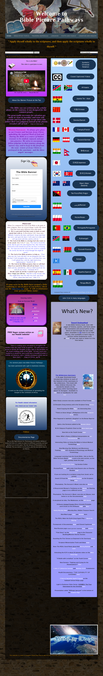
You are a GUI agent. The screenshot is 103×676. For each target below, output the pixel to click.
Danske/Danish (79, 120)
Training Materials (40, 36)
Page (64, 468)
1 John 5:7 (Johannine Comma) (63, 568)
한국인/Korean (85, 173)
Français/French (83, 130)
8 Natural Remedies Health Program (71, 578)
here (64, 395)
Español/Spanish (84, 272)
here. (67, 338)
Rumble (90, 484)
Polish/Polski (80, 217)
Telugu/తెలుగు (85, 283)
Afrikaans (85, 87)
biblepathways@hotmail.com (26, 216)
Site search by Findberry (12, 54)
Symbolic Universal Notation (85, 64)
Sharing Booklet (85, 546)
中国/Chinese (79, 109)
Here (74, 524)
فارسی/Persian (80, 205)
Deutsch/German (84, 140)
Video (63, 450)
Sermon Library (86, 424)
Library (91, 404)
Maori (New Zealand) (84, 184)
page (74, 420)
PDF (55, 393)
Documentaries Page (26, 437)
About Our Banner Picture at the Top (26, 100)
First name (15, 178)
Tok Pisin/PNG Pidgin (79, 193)
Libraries (55, 36)
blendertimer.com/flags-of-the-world (82, 292)
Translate (95, 54)
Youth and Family (68, 36)
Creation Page (75, 592)
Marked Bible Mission (75, 478)
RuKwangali (83, 238)
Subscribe (26, 206)
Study (93, 538)
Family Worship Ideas (60, 510)
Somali (79, 259)
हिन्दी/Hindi (85, 151)
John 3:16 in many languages (74, 298)
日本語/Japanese (79, 162)
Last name (15, 184)
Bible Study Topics (21, 36)
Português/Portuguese (86, 228)
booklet (81, 514)
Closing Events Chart (67, 464)
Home (9, 36)
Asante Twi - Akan (83, 98)
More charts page (87, 428)
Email (13, 191)
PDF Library (87, 500)
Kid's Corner (73, 532)
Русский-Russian (84, 249)
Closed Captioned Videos (80, 76)
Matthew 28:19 (81, 568)
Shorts (84, 488)
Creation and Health (87, 36)
